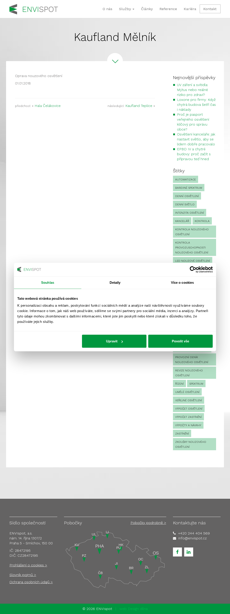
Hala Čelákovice (48, 106)
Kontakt (210, 9)
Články (147, 9)
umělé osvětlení (187, 392)
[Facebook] (177, 552)
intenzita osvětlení (189, 212)
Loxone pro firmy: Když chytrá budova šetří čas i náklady (196, 105)
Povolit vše (180, 341)
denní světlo (185, 204)
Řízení (179, 383)
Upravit (111, 341)
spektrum (196, 383)
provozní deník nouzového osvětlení (191, 360)
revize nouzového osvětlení (189, 373)
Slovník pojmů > (22, 575)
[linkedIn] (188, 552)
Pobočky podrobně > (148, 523)
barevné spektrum (188, 187)
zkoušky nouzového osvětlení (190, 444)
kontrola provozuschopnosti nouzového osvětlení (191, 247)
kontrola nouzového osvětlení (192, 232)
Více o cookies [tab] (182, 282)
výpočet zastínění (188, 417)
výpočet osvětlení (188, 408)
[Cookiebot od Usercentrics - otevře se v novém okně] (193, 269)
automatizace (185, 179)
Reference (168, 9)
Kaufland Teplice (138, 106)
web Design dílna (133, 609)
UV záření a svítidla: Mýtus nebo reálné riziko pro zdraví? (192, 90)
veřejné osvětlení (188, 400)
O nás (107, 9)
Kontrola (202, 221)
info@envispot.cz (192, 538)
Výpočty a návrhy (188, 425)
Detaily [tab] (115, 282)
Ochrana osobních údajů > (31, 582)
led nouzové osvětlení (192, 260)
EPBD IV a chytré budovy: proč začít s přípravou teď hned (194, 154)
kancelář (182, 221)
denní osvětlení (187, 196)
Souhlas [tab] (47, 282)
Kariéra (190, 9)
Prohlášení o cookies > (28, 565)
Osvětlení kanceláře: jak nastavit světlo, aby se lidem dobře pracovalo (196, 139)
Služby (125, 9)
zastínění (182, 433)
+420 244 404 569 (194, 533)
